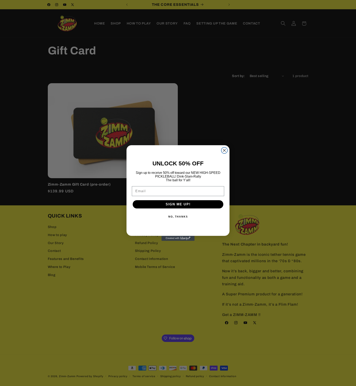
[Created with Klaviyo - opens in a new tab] (178, 238)
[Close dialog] (224, 150)
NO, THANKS (178, 216)
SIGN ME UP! (178, 204)
